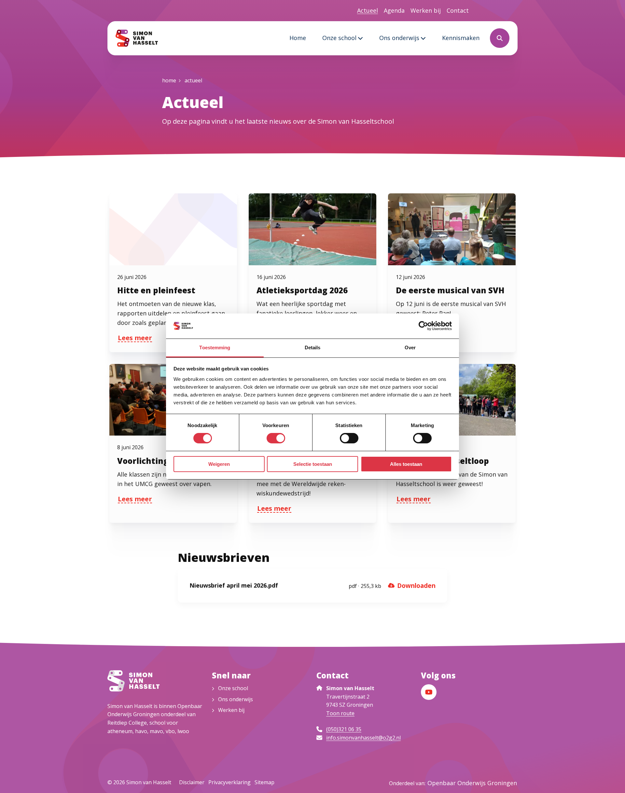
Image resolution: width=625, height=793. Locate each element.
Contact (458, 10)
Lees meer (135, 338)
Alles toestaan (406, 464)
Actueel (367, 10)
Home (297, 38)
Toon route (340, 713)
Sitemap (264, 782)
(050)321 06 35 (343, 729)
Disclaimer (191, 782)
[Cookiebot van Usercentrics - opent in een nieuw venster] (423, 326)
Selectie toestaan (312, 464)
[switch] (276, 438)
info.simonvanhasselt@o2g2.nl (363, 737)
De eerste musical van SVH (450, 290)
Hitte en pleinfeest (156, 290)
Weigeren (219, 464)
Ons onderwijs (399, 38)
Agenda (394, 10)
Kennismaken (460, 38)
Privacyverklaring (229, 782)
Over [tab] (410, 347)
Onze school (339, 38)
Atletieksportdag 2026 (302, 290)
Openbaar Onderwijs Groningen (472, 783)
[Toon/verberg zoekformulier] (499, 38)
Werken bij (425, 10)
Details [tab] (313, 347)
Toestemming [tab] (214, 347)
